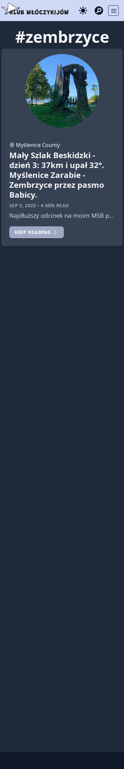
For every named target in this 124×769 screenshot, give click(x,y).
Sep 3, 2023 (22, 205)
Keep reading (33, 232)
